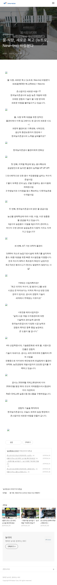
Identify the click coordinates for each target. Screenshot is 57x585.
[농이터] (9, 3)
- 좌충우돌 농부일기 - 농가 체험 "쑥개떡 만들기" (23, 462)
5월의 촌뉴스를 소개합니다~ (17, 472)
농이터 (8, 537)
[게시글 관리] (18, 442)
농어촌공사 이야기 (13, 451)
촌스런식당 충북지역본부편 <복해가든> (21, 469)
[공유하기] (15, 442)
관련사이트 (6, 569)
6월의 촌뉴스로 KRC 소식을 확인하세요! (21, 458)
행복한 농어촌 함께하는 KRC (15, 541)
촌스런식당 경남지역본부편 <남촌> (19, 455)
